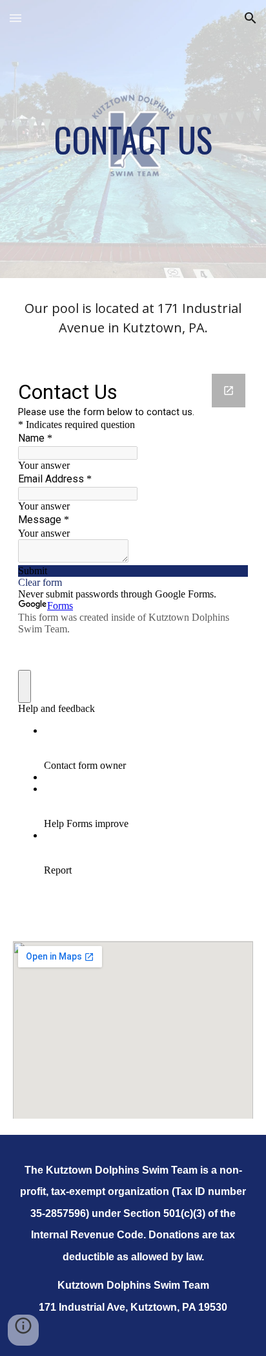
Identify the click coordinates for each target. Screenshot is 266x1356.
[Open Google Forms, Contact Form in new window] (228, 390)
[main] (133, 139)
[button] (15, 18)
